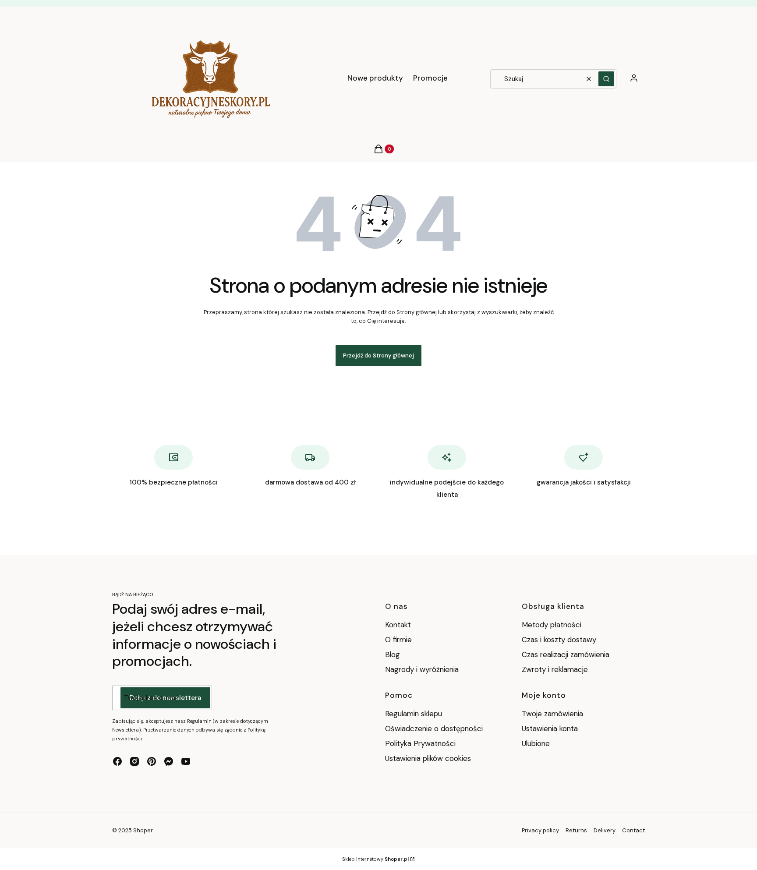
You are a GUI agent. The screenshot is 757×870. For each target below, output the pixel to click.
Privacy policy (540, 830)
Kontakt (398, 625)
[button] (606, 78)
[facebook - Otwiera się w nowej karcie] (117, 761)
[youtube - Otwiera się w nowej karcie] (185, 761)
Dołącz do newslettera (165, 697)
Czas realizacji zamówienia (565, 654)
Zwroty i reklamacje (555, 669)
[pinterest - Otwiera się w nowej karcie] (151, 761)
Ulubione (536, 743)
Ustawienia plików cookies (429, 758)
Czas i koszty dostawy (559, 639)
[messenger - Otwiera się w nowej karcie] (168, 761)
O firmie (398, 639)
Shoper (143, 830)
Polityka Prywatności (420, 743)
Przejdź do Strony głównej (378, 355)
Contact (633, 830)
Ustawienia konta (550, 728)
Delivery (605, 830)
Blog (392, 654)
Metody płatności (551, 625)
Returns (576, 830)
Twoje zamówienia (552, 713)
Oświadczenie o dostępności (434, 728)
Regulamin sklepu (413, 713)
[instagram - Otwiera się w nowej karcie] (134, 761)
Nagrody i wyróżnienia (422, 669)
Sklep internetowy (375, 859)
